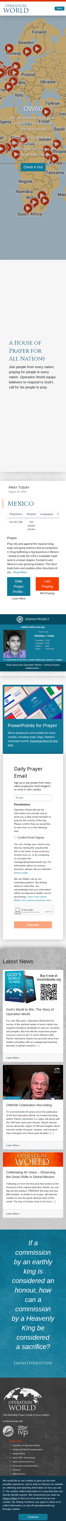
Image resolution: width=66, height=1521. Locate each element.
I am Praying (47, 583)
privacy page (21, 872)
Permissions (22, 804)
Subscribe (33, 924)
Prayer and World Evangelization (28, 1449)
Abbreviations (19, 1474)
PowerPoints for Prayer (32, 725)
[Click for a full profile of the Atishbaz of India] (14, 644)
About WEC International (24, 1458)
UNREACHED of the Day (33, 627)
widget (59, 660)
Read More (20, 572)
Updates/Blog (19, 1453)
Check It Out (33, 167)
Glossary (17, 1470)
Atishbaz (39, 635)
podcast (49, 660)
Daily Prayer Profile (19, 586)
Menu (59, 8)
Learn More (13, 1057)
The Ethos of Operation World (26, 1445)
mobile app (40, 660)
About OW (15, 1441)
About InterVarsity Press (23, 1462)
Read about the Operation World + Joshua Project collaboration (33, 666)
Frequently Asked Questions (25, 1466)
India (51, 635)
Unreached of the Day (16, 660)
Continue (33, 1517)
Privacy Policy (10, 1498)
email (31, 660)
